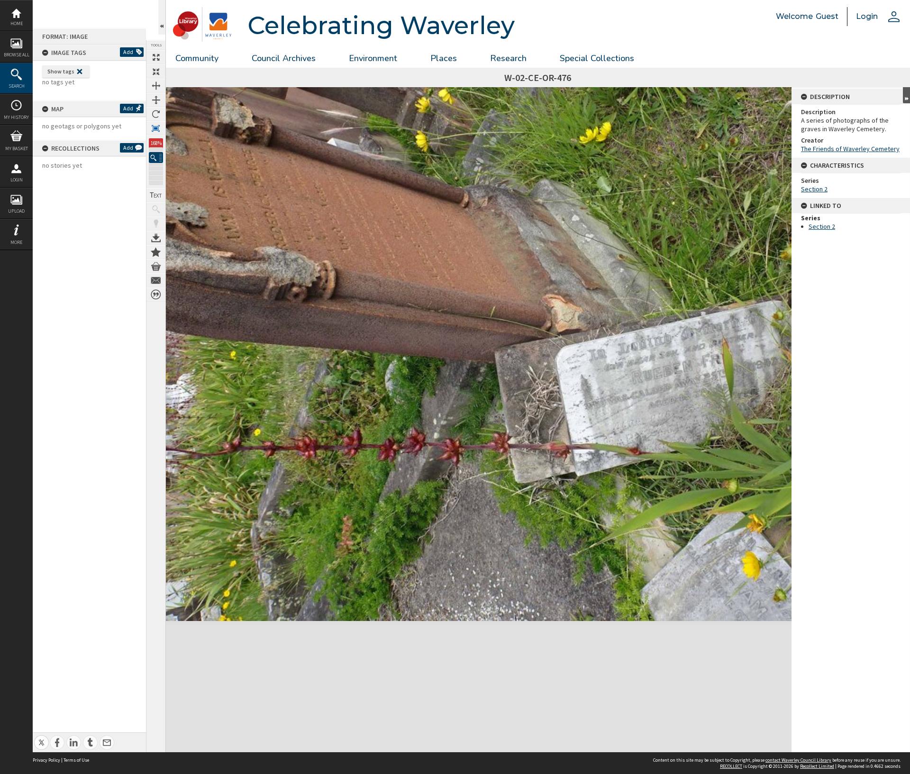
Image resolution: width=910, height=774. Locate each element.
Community (196, 58)
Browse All (16, 55)
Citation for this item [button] (155, 295)
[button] (156, 157)
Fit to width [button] (155, 86)
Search (17, 86)
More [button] (16, 242)
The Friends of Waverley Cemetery (850, 148)
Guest (827, 16)
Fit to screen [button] (155, 71)
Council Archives (284, 58)
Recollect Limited (817, 766)
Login (16, 180)
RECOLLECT (731, 766)
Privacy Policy (46, 760)
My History (16, 117)
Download (155, 238)
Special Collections (597, 58)
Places (443, 58)
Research (508, 58)
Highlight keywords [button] (155, 223)
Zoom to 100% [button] (155, 128)
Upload (16, 211)
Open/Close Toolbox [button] (161, 17)
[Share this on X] (41, 737)
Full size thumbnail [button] (155, 57)
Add (128, 51)
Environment (373, 58)
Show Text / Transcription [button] (155, 195)
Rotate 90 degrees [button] (155, 114)
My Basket (16, 148)
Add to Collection (155, 252)
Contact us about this (155, 280)
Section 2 (814, 189)
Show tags (60, 71)
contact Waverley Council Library (798, 760)
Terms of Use (76, 760)
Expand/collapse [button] (906, 95)
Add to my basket (155, 266)
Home (16, 23)
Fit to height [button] (155, 100)
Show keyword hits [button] (155, 209)
